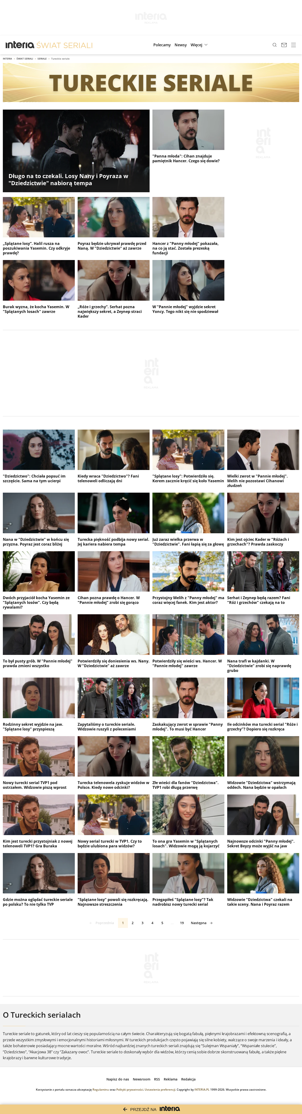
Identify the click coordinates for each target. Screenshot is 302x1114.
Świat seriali (25, 58)
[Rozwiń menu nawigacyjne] (293, 45)
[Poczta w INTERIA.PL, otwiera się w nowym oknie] (284, 45)
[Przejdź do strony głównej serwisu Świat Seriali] (64, 45)
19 (182, 923)
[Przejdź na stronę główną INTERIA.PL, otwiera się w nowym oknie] (20, 45)
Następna (198, 923)
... (172, 923)
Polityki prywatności (129, 1090)
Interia (7, 58)
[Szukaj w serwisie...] (274, 45)
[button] (200, 45)
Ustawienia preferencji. (160, 1089)
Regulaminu (100, 1090)
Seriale (42, 58)
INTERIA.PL (202, 1090)
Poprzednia (105, 923)
